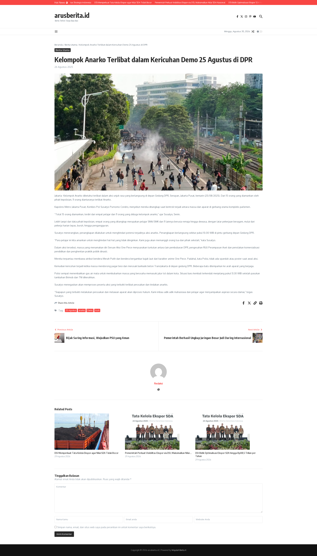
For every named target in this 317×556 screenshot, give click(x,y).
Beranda (58, 44)
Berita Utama (71, 44)
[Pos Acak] (253, 31)
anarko (82, 310)
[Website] (158, 389)
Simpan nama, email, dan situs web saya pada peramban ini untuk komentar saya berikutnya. (106, 527)
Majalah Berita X (179, 550)
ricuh (97, 310)
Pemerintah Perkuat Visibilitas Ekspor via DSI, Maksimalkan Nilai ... (158, 452)
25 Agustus (71, 310)
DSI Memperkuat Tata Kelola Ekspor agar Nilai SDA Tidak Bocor (86, 452)
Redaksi (158, 383)
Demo (90, 310)
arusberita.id (71, 15)
